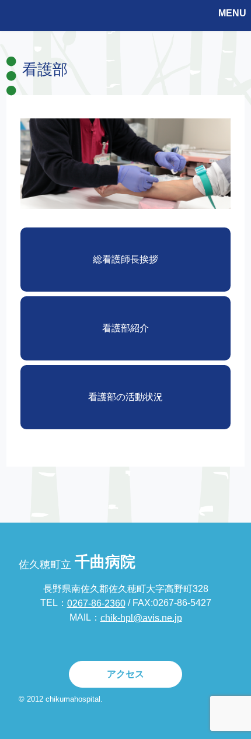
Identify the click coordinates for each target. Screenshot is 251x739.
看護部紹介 (125, 328)
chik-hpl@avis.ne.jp (141, 617)
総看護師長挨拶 (125, 259)
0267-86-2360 (96, 603)
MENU (232, 13)
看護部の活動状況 (125, 397)
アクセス (125, 674)
